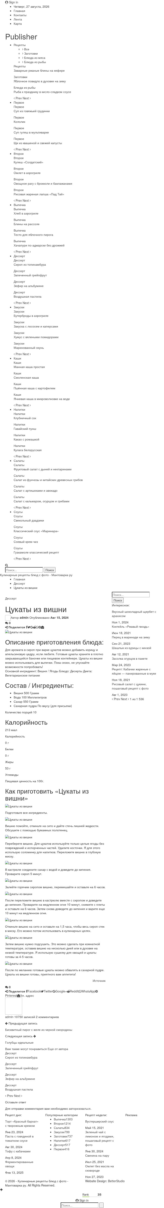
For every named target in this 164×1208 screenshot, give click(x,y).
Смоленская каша (26, 377)
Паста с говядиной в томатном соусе (19, 1138)
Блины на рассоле (27, 224)
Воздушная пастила (27, 296)
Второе (19, 153)
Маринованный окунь (29, 347)
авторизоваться (80, 1108)
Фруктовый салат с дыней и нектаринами (43, 469)
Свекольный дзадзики (29, 520)
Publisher (21, 36)
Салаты (19, 460)
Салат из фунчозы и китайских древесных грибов (48, 480)
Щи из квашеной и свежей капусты (38, 143)
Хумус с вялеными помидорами (36, 337)
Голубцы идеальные (19, 1042)
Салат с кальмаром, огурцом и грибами (41, 501)
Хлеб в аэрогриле (26, 213)
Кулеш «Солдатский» (28, 162)
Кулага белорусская (28, 450)
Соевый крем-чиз (26, 541)
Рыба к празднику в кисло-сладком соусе (42, 92)
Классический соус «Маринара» (36, 531)
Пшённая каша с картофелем (34, 388)
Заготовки (30, 53)
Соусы (18, 512)
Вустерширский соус (99, 1121)
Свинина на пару (97, 1155)
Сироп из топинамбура (30, 264)
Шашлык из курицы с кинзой (131, 648)
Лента (18, 19)
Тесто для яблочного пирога (33, 234)
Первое (19, 102)
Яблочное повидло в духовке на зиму (40, 81)
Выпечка (20, 205)
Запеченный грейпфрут (30, 275)
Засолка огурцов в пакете (130, 658)
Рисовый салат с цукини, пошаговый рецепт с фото (130, 686)
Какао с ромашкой (26, 439)
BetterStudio (116, 1181)
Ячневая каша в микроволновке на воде (42, 399)
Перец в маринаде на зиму (131, 637)
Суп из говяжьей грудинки (32, 111)
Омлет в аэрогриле (27, 173)
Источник (99, 980)
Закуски (19, 307)
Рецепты (20, 45)
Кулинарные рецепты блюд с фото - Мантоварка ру (36, 575)
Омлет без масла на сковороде (99, 1168)
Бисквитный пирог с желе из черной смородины (38, 1029)
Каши (17, 358)
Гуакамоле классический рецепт (36, 552)
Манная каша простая (29, 367)
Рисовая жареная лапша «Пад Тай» (39, 194)
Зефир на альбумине (29, 286)
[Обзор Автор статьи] (13, 1006)
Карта (18, 23)
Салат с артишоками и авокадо (35, 490)
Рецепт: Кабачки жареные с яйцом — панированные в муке (134, 671)
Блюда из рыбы (34, 62)
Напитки (19, 409)
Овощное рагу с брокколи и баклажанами (43, 183)
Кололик (19, 121)
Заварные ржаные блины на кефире (39, 70)
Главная (19, 11)
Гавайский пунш (25, 428)
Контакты (20, 15)
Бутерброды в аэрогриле (31, 315)
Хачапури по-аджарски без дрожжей (39, 245)
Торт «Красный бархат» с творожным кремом (21, 1123)
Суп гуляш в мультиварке (31, 132)
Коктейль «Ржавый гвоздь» (130, 626)
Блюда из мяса (34, 57)
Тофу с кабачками (18, 1151)
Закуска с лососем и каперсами (36, 326)
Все (26, 49)
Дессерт (19, 256)
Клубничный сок (25, 418)
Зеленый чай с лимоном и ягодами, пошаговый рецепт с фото (99, 1138)
